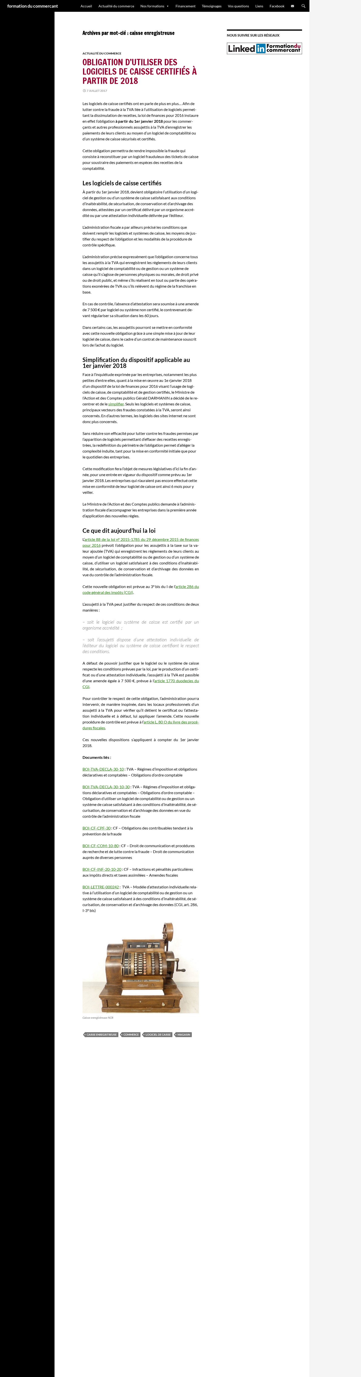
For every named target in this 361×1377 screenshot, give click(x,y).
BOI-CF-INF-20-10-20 (102, 869)
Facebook (277, 6)
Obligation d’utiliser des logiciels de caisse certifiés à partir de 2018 (140, 71)
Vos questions (238, 6)
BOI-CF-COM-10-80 (101, 845)
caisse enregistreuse (102, 1034)
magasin (184, 1034)
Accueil (86, 6)
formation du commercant (32, 6)
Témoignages (212, 6)
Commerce (131, 1034)
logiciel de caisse (158, 1034)
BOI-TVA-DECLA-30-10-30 (106, 786)
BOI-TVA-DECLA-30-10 (103, 769)
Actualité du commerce (116, 6)
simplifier (116, 403)
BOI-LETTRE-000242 (101, 886)
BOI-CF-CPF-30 (97, 828)
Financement (185, 6)
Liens (259, 6)
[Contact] (292, 6)
